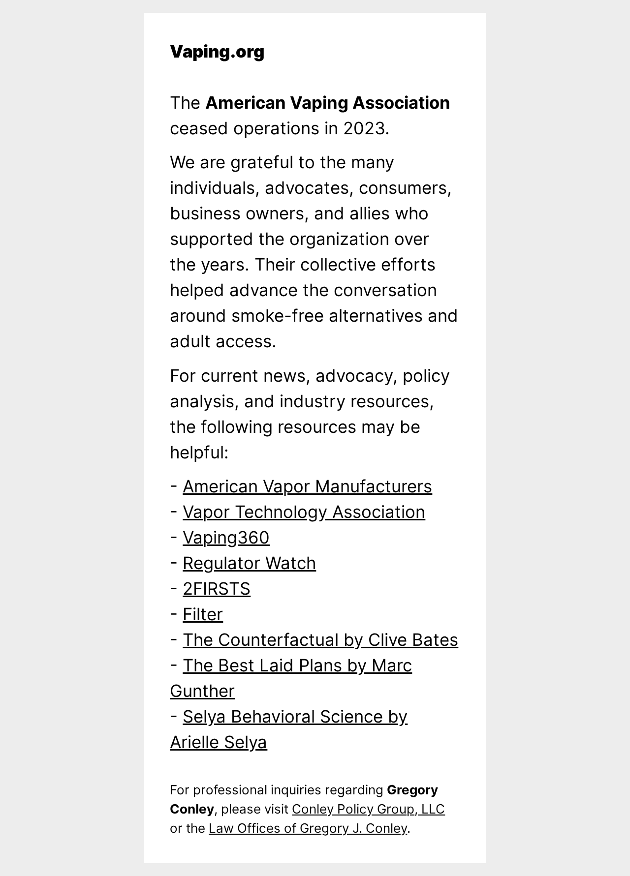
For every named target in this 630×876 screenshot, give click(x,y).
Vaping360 (226, 537)
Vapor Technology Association (304, 511)
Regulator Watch (249, 562)
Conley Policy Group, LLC (368, 808)
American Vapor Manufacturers (307, 486)
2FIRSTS (217, 588)
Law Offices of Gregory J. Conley (308, 828)
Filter (203, 614)
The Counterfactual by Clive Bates (320, 639)
